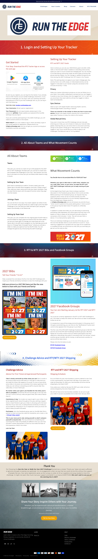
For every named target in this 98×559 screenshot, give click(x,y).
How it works (55, 6)
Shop (65, 6)
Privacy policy (26, 555)
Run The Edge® (10, 555)
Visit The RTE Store (58, 428)
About (81, 6)
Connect (72, 6)
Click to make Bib (9, 337)
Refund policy (19, 555)
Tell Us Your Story (49, 518)
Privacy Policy (68, 541)
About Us (36, 535)
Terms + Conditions (69, 539)
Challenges (43, 6)
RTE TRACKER (91, 6)
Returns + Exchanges (70, 537)
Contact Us (67, 543)
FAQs (65, 535)
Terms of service (34, 555)
